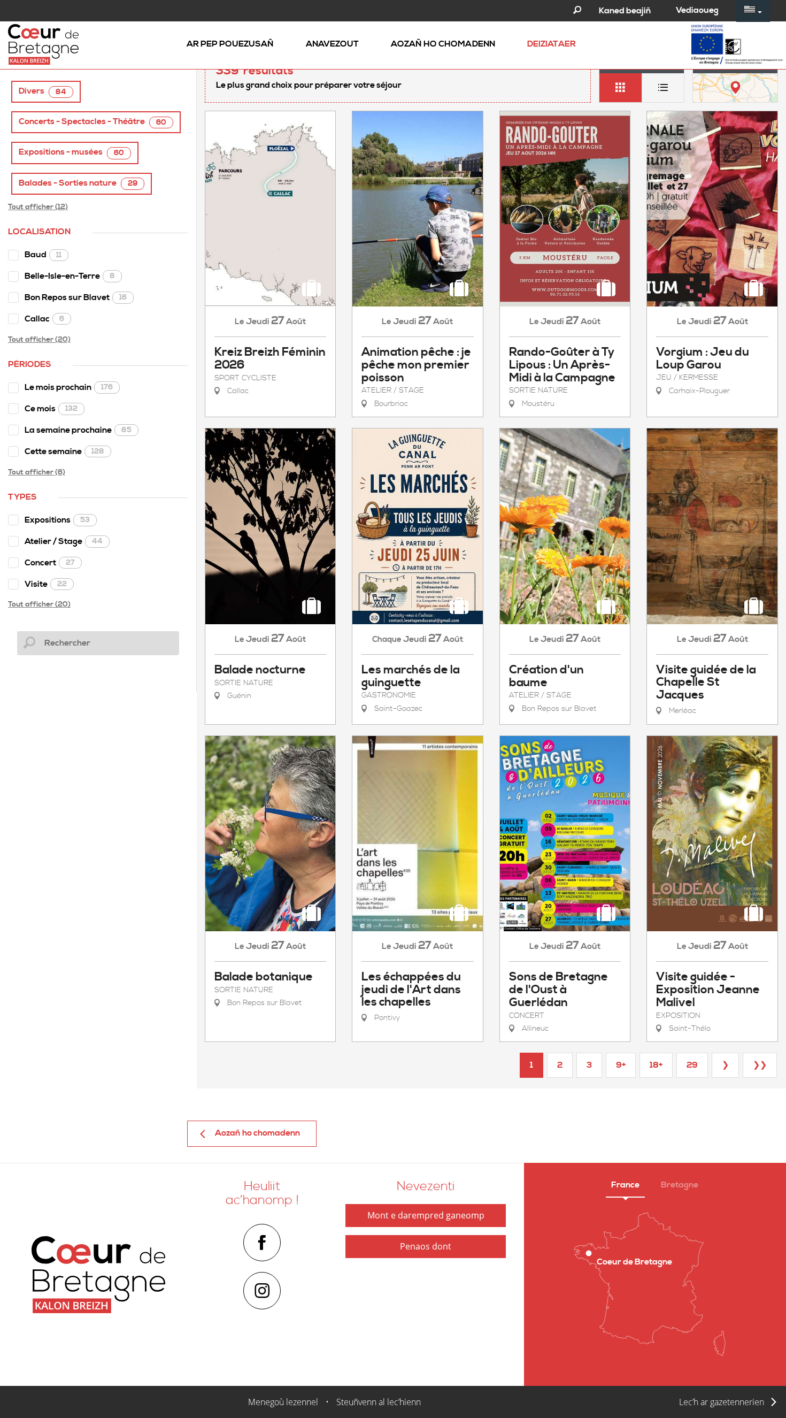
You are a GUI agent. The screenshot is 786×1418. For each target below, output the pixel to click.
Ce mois (51, 408)
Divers (42, 91)
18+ (656, 1065)
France (625, 1184)
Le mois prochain (69, 387)
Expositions (57, 520)
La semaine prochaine (78, 430)
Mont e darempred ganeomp (425, 1215)
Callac (44, 318)
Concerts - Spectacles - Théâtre (92, 121)
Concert (50, 562)
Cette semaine (64, 451)
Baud (43, 254)
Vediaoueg (697, 10)
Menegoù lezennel (283, 1402)
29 (692, 1065)
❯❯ (760, 1065)
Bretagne (679, 1184)
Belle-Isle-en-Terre (70, 276)
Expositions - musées (71, 152)
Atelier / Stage (64, 541)
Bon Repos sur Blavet (76, 297)
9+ (621, 1065)
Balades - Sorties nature (78, 183)
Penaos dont (425, 1246)
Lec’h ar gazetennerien (721, 1402)
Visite (46, 584)
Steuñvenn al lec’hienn (378, 1402)
